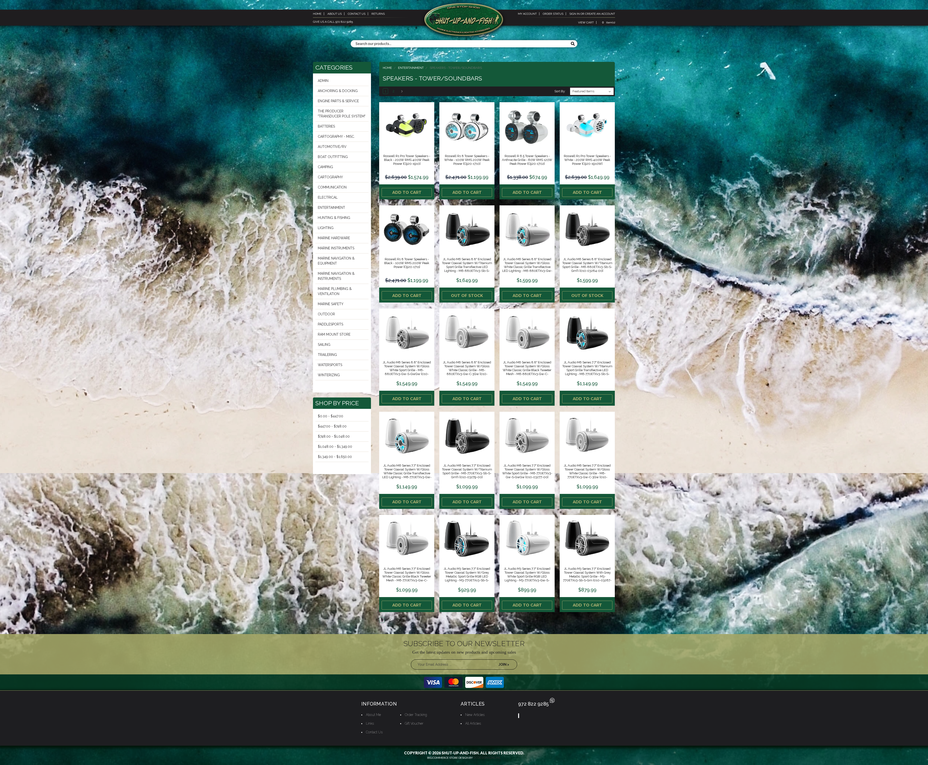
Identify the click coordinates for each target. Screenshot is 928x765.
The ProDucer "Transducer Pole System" (341, 113)
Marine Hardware (334, 238)
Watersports (330, 365)
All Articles (473, 723)
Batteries (326, 126)
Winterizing (329, 375)
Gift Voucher (414, 723)
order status (553, 13)
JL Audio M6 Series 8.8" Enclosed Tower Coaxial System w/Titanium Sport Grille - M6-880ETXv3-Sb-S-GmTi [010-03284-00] (587, 265)
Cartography (330, 177)
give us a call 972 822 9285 (333, 21)
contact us (356, 13)
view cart (586, 22)
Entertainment (331, 207)
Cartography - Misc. (336, 136)
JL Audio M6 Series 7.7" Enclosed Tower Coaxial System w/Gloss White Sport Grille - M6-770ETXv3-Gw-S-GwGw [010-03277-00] (527, 471)
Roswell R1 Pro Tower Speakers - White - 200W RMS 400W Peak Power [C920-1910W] (587, 160)
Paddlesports (330, 324)
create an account (600, 13)
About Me (373, 715)
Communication (332, 187)
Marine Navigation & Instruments (336, 276)
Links (370, 723)
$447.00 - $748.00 (332, 426)
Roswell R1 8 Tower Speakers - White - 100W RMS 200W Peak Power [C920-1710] (467, 160)
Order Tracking (416, 715)
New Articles (475, 715)
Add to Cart (406, 192)
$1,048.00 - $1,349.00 (335, 446)
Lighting (326, 228)
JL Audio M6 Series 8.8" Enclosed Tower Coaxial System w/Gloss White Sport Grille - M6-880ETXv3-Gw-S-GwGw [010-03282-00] (407, 370)
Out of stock (467, 295)
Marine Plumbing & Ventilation (335, 291)
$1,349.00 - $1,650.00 (335, 457)
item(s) (608, 22)
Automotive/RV (332, 147)
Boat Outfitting (333, 157)
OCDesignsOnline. (487, 757)
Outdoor (326, 314)
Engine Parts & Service (338, 101)
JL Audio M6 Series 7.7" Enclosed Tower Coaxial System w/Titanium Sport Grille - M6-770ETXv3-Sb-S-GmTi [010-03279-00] (467, 471)
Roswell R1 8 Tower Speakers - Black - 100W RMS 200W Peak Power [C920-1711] (406, 263)
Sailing (324, 344)
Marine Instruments (336, 248)
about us (334, 13)
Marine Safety (330, 304)
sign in (574, 13)
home (317, 13)
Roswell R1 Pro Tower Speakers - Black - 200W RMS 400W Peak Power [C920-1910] (406, 160)
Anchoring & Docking (338, 91)
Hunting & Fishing (334, 218)
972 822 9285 (533, 704)
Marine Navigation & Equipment (336, 260)
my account (527, 13)
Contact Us (374, 732)
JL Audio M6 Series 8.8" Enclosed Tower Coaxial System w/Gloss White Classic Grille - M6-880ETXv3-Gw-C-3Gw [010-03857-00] (467, 370)
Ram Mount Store (334, 334)
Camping (325, 167)
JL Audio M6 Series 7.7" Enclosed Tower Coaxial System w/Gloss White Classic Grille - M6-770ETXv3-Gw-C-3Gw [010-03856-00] (587, 473)
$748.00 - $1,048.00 (334, 436)
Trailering (327, 355)
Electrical (328, 197)
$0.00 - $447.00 (330, 416)
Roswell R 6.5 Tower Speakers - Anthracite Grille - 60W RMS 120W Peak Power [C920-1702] (527, 160)
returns (378, 13)
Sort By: (560, 91)
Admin (323, 81)
